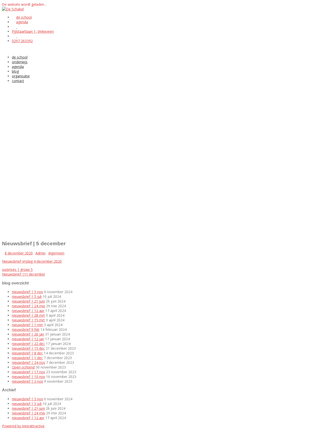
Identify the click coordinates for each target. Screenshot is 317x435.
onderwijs (19, 62)
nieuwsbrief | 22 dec (28, 343)
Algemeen (56, 253)
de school (19, 57)
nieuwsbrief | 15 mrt (28, 320)
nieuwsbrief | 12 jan (28, 339)
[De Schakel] (13, 9)
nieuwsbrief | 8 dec (27, 353)
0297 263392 (22, 40)
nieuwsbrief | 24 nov (28, 362)
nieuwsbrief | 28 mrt (28, 315)
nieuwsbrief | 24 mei (28, 306)
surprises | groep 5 (17, 269)
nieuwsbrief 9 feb (25, 329)
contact (18, 80)
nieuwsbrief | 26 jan (28, 334)
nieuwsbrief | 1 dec (27, 357)
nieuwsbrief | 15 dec (28, 348)
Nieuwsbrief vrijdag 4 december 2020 (32, 261)
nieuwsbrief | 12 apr (28, 310)
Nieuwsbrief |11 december (23, 274)
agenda (18, 66)
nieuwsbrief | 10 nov (28, 376)
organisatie (21, 76)
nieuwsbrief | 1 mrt (27, 324)
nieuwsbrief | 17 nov (28, 372)
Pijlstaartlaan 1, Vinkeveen (33, 31)
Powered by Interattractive (23, 426)
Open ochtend (23, 367)
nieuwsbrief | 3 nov (27, 381)
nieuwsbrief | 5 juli (27, 296)
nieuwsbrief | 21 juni (28, 301)
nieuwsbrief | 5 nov (27, 291)
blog (15, 71)
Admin (40, 253)
